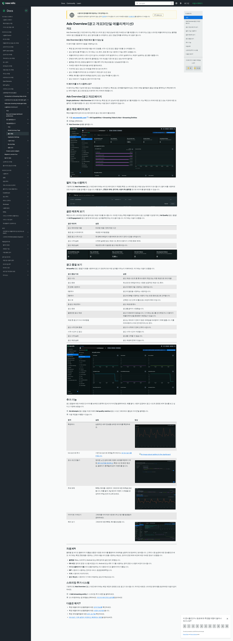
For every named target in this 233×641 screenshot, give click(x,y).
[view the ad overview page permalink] (91, 109)
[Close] (227, 618)
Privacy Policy (185, 634)
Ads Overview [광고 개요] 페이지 (193, 22)
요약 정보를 (98, 607)
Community (71, 3)
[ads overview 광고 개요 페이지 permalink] (103, 96)
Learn (79, 3)
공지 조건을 (91, 614)
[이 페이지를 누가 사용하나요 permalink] (92, 84)
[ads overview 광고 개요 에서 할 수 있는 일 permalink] (104, 40)
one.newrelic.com (79, 117)
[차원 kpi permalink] (76, 548)
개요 (187, 17)
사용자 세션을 (99, 610)
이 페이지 (132, 16)
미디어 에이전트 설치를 (105, 597)
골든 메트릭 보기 (190, 34)
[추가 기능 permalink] (78, 399)
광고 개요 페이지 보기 (192, 27)
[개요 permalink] (72, 28)
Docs (63, 3)
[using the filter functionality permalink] (88, 182)
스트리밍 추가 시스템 (192, 50)
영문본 (104, 16)
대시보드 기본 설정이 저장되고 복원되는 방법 (85, 617)
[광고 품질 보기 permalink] (83, 264)
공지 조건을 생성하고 (105, 463)
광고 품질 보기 (190, 38)
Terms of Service (193, 634)
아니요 (197, 68)
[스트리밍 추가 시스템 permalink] (90, 582)
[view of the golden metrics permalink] (86, 211)
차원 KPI (188, 46)
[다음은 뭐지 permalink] (81, 603)
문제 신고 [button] (159, 15)
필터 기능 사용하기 (191, 31)
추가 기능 (188, 42)
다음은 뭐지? (189, 54)
